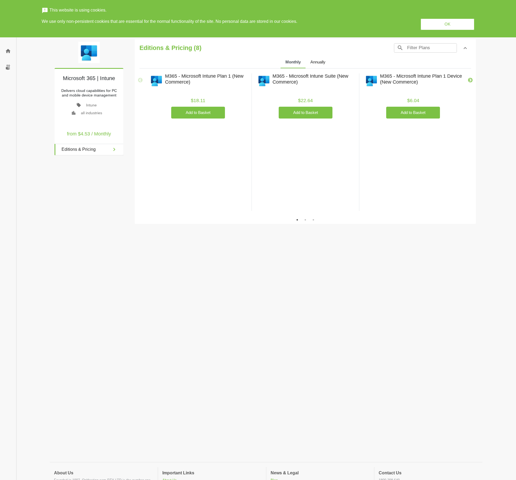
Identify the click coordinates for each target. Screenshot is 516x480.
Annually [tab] (317, 62)
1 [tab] (297, 220)
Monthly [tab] (293, 62)
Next (470, 80)
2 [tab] (305, 220)
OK (447, 24)
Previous (140, 80)
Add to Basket (198, 112)
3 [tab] (313, 220)
